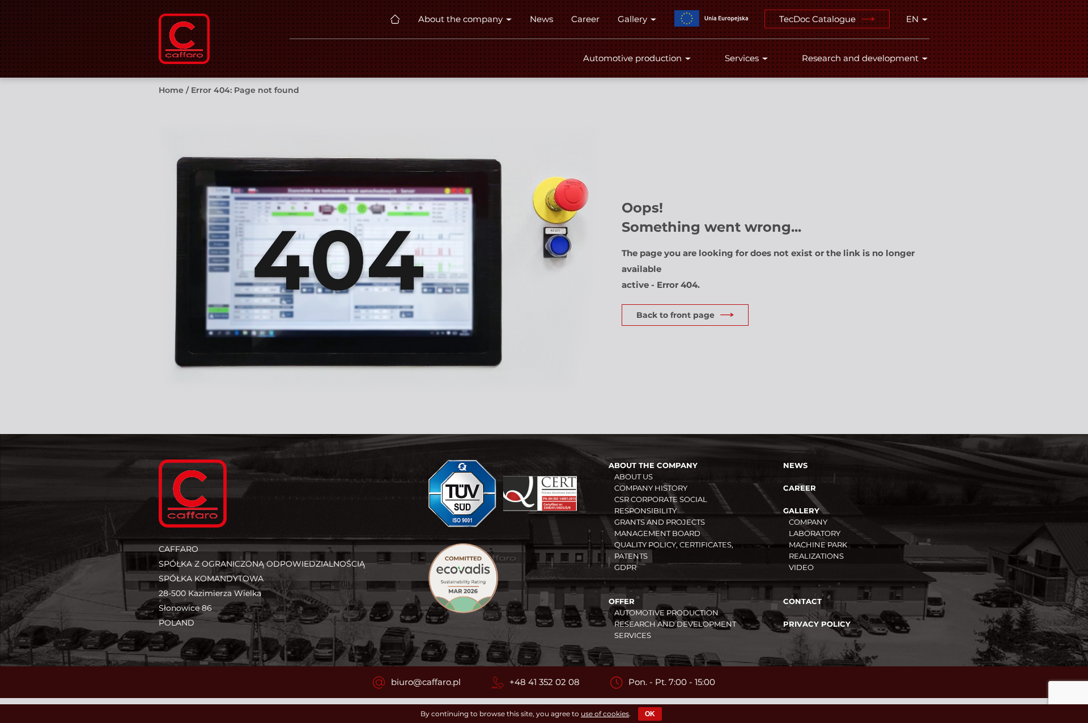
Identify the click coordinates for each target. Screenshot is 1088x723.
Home (171, 90)
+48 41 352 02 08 (544, 682)
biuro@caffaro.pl (426, 682)
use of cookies (605, 713)
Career (585, 19)
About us (633, 476)
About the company (460, 19)
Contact (802, 601)
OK (650, 714)
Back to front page (675, 315)
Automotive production (632, 58)
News (541, 19)
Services (742, 58)
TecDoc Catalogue (817, 19)
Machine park (818, 544)
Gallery (632, 19)
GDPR (625, 567)
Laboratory (814, 533)
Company (808, 521)
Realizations (816, 555)
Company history (650, 487)
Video (801, 567)
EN (912, 19)
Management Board (657, 533)
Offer (622, 601)
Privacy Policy (817, 623)
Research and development (860, 58)
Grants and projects (659, 521)
